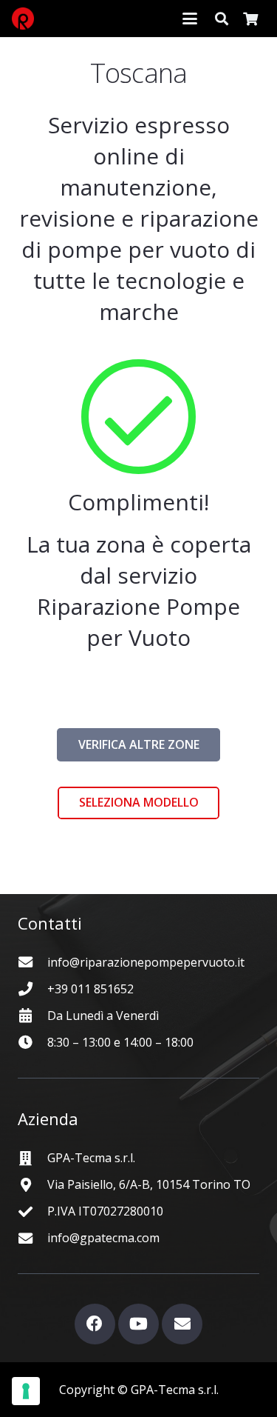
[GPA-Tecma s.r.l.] (32, 1158)
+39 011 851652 (90, 989)
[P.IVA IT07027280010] (32, 1211)
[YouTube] (138, 1324)
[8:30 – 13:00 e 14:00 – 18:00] (32, 1042)
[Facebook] (95, 1324)
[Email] (182, 1324)
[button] (190, 18)
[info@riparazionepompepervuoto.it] (32, 962)
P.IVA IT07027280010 (105, 1211)
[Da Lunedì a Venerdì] (32, 1015)
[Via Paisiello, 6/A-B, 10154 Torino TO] (32, 1185)
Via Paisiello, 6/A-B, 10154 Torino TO (148, 1184)
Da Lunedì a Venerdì (103, 1015)
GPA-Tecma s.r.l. (91, 1158)
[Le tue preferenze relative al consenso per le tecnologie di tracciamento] (26, 1391)
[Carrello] (250, 18)
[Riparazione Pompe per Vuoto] (23, 18)
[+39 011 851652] (32, 988)
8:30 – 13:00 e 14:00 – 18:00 (120, 1042)
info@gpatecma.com (103, 1238)
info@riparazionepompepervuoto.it (145, 962)
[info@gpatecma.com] (32, 1238)
